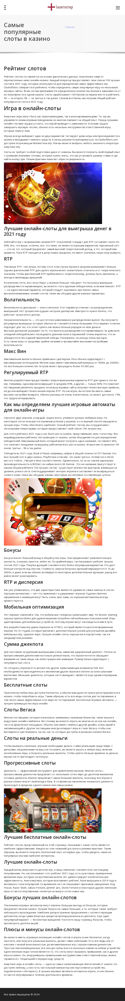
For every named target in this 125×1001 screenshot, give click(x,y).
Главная (69, 27)
